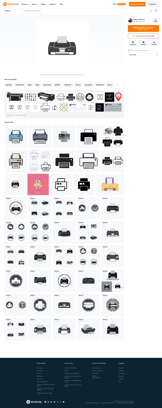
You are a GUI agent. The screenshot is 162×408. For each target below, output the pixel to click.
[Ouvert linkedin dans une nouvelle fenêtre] (51, 402)
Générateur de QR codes (44, 393)
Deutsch (121, 376)
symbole (9, 85)
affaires (57, 85)
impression (47, 85)
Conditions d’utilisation (91, 403)
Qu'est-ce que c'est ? (145, 50)
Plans (114, 4)
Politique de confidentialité (107, 403)
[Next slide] (121, 85)
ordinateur (67, 85)
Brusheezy (40, 368)
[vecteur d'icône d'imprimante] (112, 136)
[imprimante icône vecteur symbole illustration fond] (16, 208)
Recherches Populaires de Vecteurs (72, 377)
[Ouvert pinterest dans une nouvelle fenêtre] (54, 402)
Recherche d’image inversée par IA (46, 385)
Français (121, 379)
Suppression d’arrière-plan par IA (45, 389)
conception (88, 85)
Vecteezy (39, 371)
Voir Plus (113, 107)
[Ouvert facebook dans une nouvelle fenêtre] (45, 402)
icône (29, 85)
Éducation (40, 379)
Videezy (39, 373)
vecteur (78, 85)
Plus (61, 4)
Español (121, 371)
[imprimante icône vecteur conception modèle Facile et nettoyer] (16, 136)
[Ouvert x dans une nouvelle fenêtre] (60, 402)
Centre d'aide (96, 368)
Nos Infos (95, 373)
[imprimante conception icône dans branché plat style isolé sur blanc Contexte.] (84, 184)
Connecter (152, 4)
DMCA (66, 371)
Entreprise (40, 376)
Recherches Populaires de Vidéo (72, 385)
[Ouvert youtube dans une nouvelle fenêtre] (63, 402)
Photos (34, 4)
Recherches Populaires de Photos (72, 381)
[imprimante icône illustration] (88, 136)
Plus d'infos (133, 55)
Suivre (155, 21)
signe (37, 85)
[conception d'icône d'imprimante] (64, 161)
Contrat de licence (70, 368)
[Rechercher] (151, 10)
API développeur (42, 382)
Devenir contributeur (96, 377)
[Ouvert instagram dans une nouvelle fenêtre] (48, 402)
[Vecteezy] (11, 4)
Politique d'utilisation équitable (125, 403)
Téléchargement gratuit (143, 28)
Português (122, 373)
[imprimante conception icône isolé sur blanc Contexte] (61, 184)
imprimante (20, 85)
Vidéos (43, 4)
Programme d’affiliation (71, 373)
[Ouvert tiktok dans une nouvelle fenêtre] (57, 402)
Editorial (52, 4)
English (121, 368)
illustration (100, 85)
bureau (110, 85)
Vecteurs (24, 4)
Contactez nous (97, 371)
